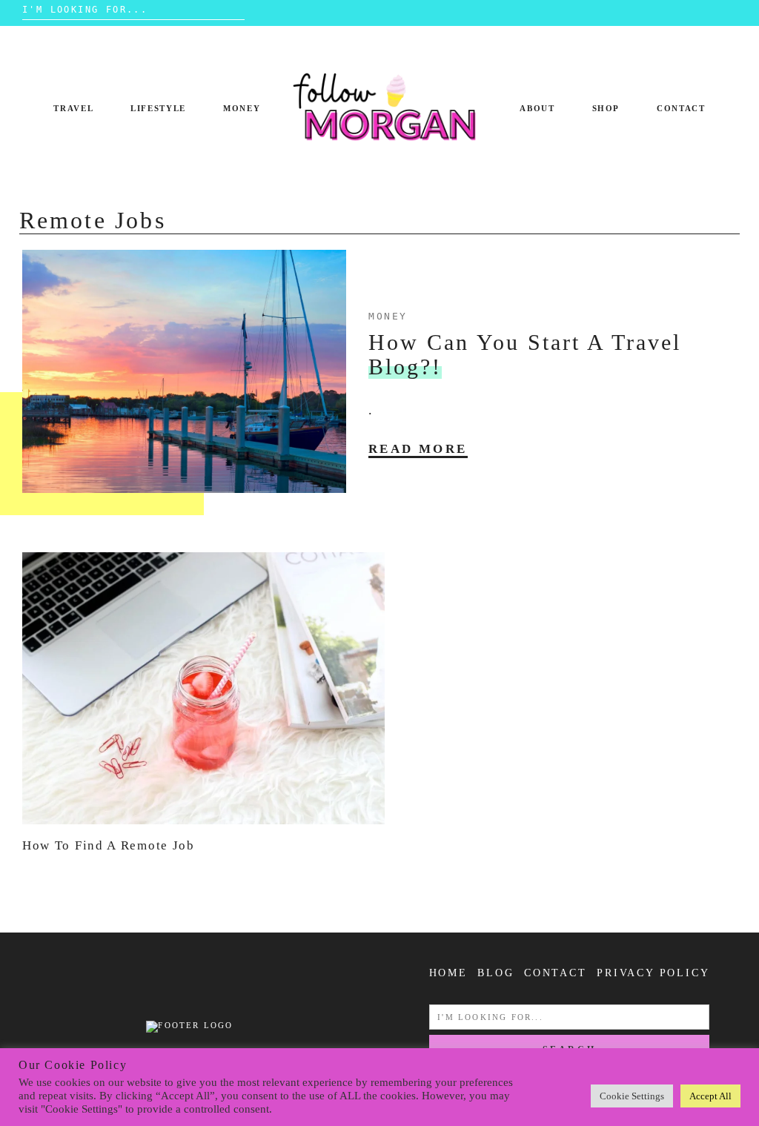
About (537, 108)
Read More (418, 449)
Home (448, 972)
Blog (495, 972)
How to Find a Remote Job (108, 845)
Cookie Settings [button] (632, 1096)
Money (241, 108)
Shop (606, 108)
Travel (73, 108)
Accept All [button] (710, 1096)
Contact (681, 108)
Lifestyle (158, 108)
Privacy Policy (653, 972)
